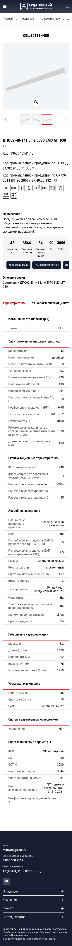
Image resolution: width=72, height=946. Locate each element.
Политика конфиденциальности (34, 929)
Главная (8, 18)
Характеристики (18, 264)
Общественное (51, 18)
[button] (4, 6)
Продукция (27, 18)
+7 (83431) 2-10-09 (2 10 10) (22, 871)
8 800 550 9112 (13, 860)
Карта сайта (9, 929)
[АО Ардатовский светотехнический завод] (36, 6)
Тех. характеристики (46, 264)
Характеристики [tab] (14, 303)
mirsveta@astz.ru (14, 850)
